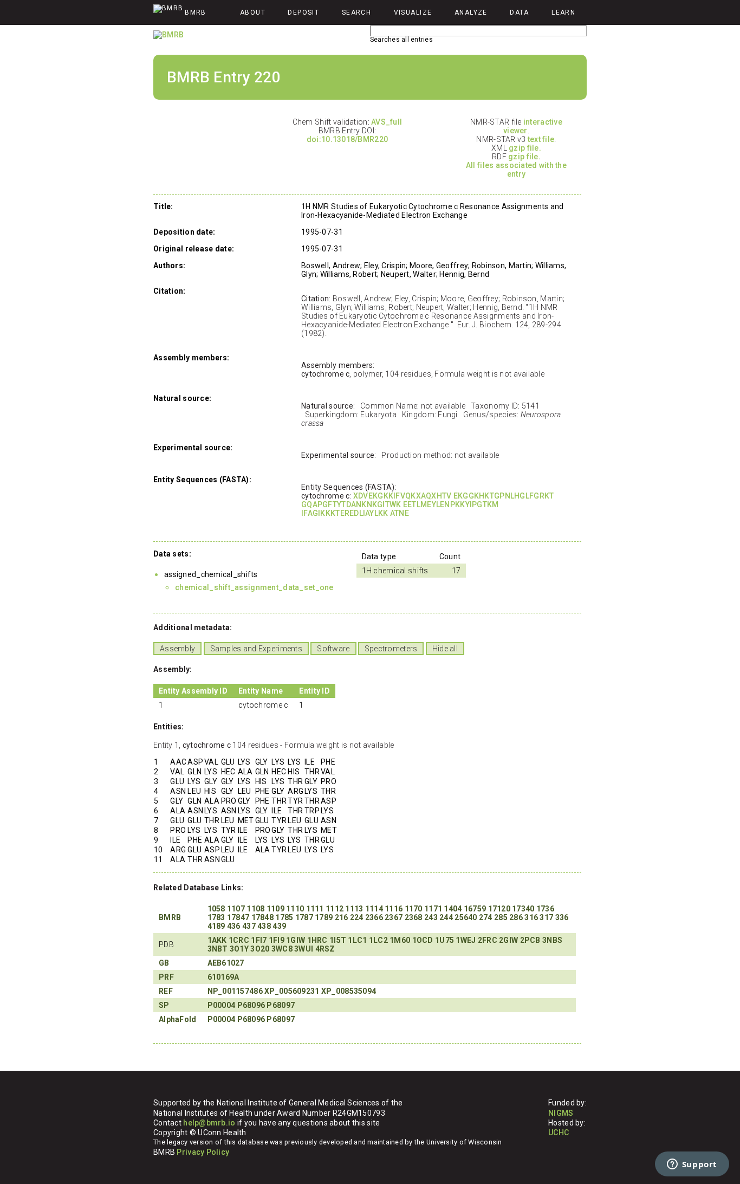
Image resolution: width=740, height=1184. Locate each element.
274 (485, 917)
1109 (275, 908)
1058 (216, 908)
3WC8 (282, 948)
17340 (523, 908)
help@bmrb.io (209, 1122)
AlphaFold (178, 1019)
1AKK (217, 940)
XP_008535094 (348, 991)
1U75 (444, 940)
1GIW (295, 940)
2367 (394, 917)
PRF (166, 977)
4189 (216, 926)
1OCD (422, 940)
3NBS (552, 940)
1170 (414, 908)
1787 (304, 917)
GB (164, 963)
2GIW (508, 940)
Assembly (177, 648)
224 (356, 917)
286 (516, 917)
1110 (295, 908)
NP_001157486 (235, 991)
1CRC (239, 940)
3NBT (217, 948)
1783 (216, 917)
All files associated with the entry (516, 169)
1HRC (317, 940)
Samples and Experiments (256, 648)
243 (431, 917)
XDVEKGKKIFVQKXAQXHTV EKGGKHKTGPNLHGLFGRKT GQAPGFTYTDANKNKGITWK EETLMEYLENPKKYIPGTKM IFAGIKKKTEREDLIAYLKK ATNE (427, 504)
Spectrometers (391, 648)
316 (531, 917)
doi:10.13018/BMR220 (347, 139)
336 (562, 917)
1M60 (400, 940)
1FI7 (259, 940)
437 (249, 926)
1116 (394, 908)
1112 (334, 908)
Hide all (445, 648)
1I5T (337, 940)
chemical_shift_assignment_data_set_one (254, 587)
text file (541, 139)
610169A (223, 977)
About (252, 12)
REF (166, 991)
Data (519, 12)
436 (234, 926)
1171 (433, 908)
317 (546, 917)
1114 (374, 908)
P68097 (281, 1005)
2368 (414, 917)
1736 (545, 908)
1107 (236, 908)
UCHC (558, 1132)
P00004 (221, 1005)
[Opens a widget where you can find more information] (691, 1165)
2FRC (487, 940)
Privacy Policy (203, 1152)
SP (164, 1005)
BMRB (170, 917)
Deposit (303, 12)
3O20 (259, 948)
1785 (284, 917)
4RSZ (325, 948)
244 (446, 917)
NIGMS (560, 1113)
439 (279, 926)
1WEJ (466, 940)
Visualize (413, 12)
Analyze (471, 12)
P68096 (251, 1005)
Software (333, 648)
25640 (466, 917)
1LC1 (357, 940)
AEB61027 (225, 963)
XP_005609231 (291, 991)
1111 (315, 908)
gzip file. (525, 148)
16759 (475, 908)
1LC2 (378, 940)
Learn (563, 12)
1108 (255, 908)
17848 (262, 917)
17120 (499, 908)
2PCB (530, 940)
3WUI (303, 948)
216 (341, 917)
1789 (324, 917)
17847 (238, 917)
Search (357, 12)
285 (501, 917)
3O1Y (239, 948)
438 (264, 926)
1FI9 (276, 940)
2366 (374, 917)
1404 (453, 908)
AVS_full (386, 122)
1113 (354, 908)
